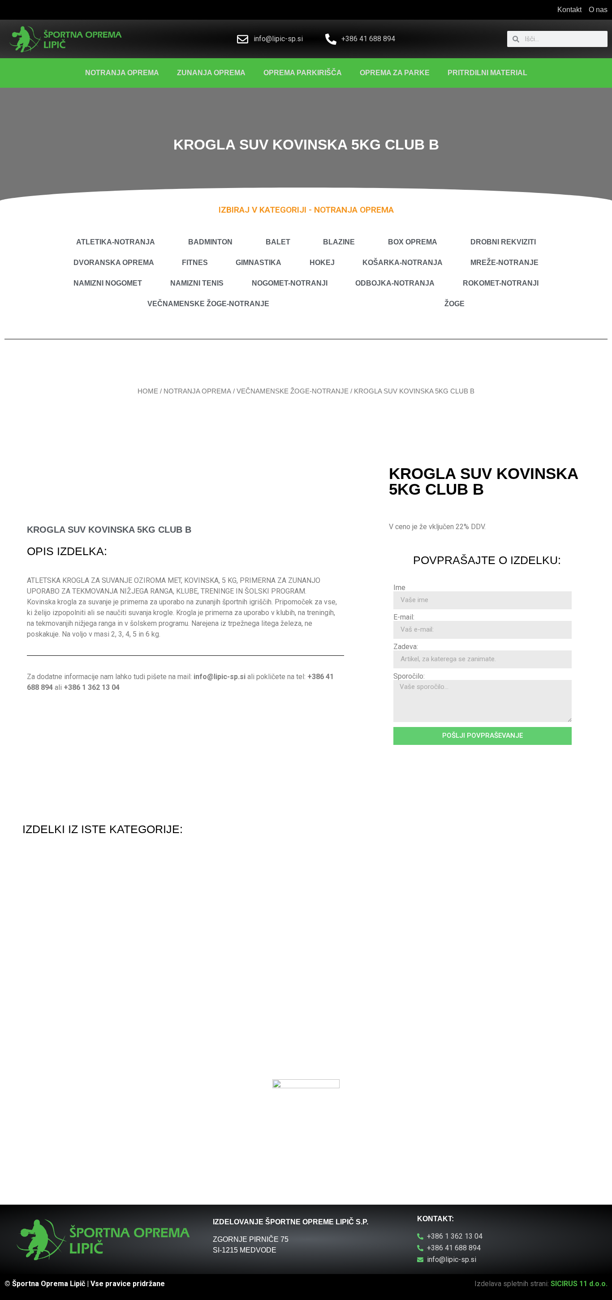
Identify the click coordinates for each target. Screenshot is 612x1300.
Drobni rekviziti (503, 242)
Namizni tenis (197, 283)
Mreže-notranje (504, 262)
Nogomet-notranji (290, 283)
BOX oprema (412, 242)
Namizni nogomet (107, 283)
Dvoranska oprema (113, 262)
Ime (399, 587)
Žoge (454, 304)
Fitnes (195, 262)
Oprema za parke (395, 73)
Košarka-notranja (402, 262)
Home (148, 391)
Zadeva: (405, 646)
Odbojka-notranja (395, 283)
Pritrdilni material (487, 73)
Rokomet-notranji (501, 283)
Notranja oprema (122, 73)
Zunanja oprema (211, 73)
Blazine (339, 242)
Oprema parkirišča (302, 73)
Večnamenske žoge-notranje (208, 304)
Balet (278, 242)
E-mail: (403, 617)
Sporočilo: (409, 676)
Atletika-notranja (115, 242)
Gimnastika (258, 262)
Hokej (322, 262)
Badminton (210, 242)
